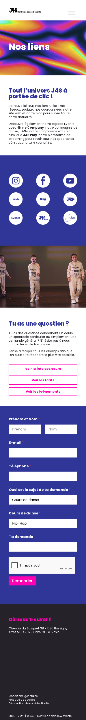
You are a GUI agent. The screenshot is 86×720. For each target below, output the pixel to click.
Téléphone (20, 466)
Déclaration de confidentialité (29, 703)
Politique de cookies (22, 700)
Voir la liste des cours (43, 368)
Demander (22, 580)
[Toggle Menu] (71, 13)
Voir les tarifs (43, 380)
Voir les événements (43, 391)
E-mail (16, 443)
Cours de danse (25, 513)
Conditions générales (23, 696)
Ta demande (21, 537)
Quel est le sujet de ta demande (39, 490)
